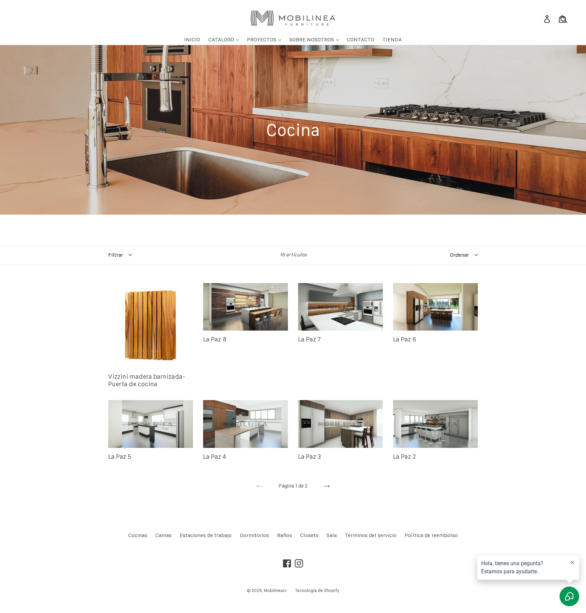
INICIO (192, 39)
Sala (332, 535)
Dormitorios (254, 535)
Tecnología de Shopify (317, 590)
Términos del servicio (370, 535)
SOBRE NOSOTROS (312, 39)
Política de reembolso (431, 535)
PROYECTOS (262, 39)
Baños (284, 535)
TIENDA (392, 39)
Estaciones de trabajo (206, 535)
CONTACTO (360, 39)
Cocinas (137, 535)
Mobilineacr (275, 590)
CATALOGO (221, 39)
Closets (309, 535)
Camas (163, 535)
